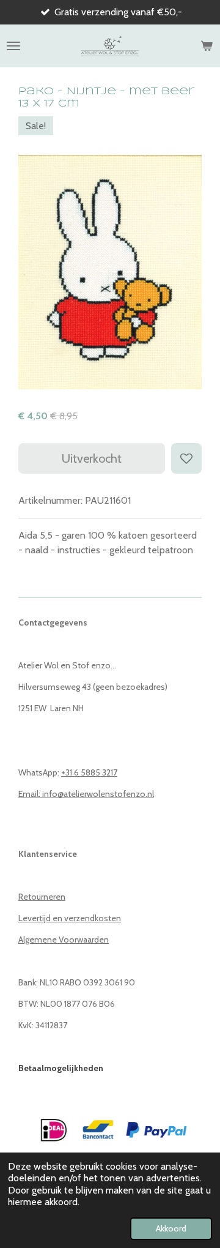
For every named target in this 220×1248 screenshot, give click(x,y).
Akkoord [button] (171, 1228)
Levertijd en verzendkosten (69, 918)
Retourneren (41, 896)
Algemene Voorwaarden (63, 939)
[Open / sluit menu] (13, 45)
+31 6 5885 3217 (89, 772)
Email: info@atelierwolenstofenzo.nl (86, 793)
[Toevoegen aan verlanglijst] (186, 458)
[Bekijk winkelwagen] (206, 45)
